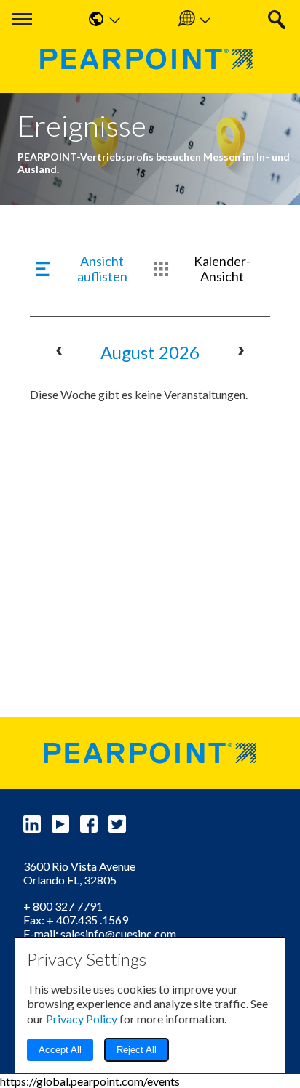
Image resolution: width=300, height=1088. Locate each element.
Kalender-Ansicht (222, 269)
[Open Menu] (21, 19)
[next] (241, 352)
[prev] (59, 352)
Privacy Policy (81, 1018)
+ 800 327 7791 (63, 906)
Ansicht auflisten (102, 269)
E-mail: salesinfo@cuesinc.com (99, 933)
